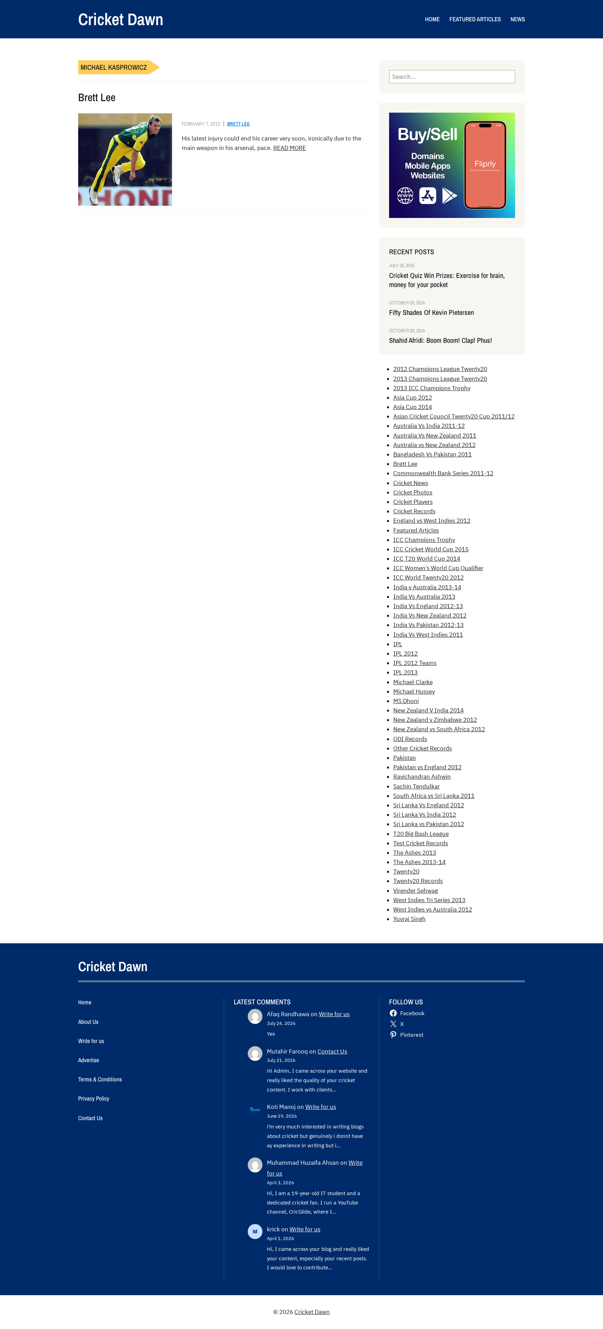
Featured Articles (416, 530)
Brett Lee (97, 97)
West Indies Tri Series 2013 (429, 900)
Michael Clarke (413, 682)
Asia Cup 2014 (412, 407)
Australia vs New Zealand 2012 (434, 445)
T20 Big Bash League (421, 834)
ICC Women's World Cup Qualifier (438, 568)
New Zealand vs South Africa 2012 (439, 729)
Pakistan (404, 758)
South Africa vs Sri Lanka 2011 (434, 796)
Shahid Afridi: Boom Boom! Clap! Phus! (440, 340)
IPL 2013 (405, 672)
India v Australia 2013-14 (427, 587)
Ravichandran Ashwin (422, 776)
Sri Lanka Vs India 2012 (424, 814)
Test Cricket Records (420, 843)
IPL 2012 (405, 653)
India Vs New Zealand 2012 (430, 615)
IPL (397, 644)
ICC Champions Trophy (424, 540)
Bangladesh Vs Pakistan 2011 (432, 454)
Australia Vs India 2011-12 (429, 426)
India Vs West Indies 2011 (428, 635)
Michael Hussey (414, 691)
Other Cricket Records (422, 748)
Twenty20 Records (418, 881)
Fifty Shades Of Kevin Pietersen (431, 312)
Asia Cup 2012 (412, 397)
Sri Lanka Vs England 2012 (428, 805)
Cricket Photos (412, 492)
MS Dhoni (406, 701)
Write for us (334, 1014)
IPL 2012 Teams (415, 663)
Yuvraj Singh (409, 919)
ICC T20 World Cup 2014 (426, 558)
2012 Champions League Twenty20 (440, 369)
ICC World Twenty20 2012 (428, 577)
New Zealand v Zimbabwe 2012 (435, 720)
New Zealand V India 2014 (428, 710)
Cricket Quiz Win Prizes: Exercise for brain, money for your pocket (447, 280)
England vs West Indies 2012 (431, 520)
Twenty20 (406, 871)
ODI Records (410, 739)
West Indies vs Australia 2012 (432, 909)
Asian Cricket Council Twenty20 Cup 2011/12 (454, 416)
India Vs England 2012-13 (428, 606)
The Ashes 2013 (414, 852)
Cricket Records (414, 511)
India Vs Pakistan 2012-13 (428, 625)
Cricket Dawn (120, 19)
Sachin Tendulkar (416, 786)
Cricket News (410, 483)
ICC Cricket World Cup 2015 (431, 549)
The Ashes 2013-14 (419, 862)
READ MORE (289, 148)
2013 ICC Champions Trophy (431, 388)
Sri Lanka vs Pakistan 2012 (428, 824)
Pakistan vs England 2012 (427, 767)
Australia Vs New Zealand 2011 (434, 435)
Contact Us (332, 1051)
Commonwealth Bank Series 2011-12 (443, 473)
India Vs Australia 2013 (424, 597)
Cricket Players (413, 502)
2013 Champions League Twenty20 (440, 379)
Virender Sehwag (415, 890)
